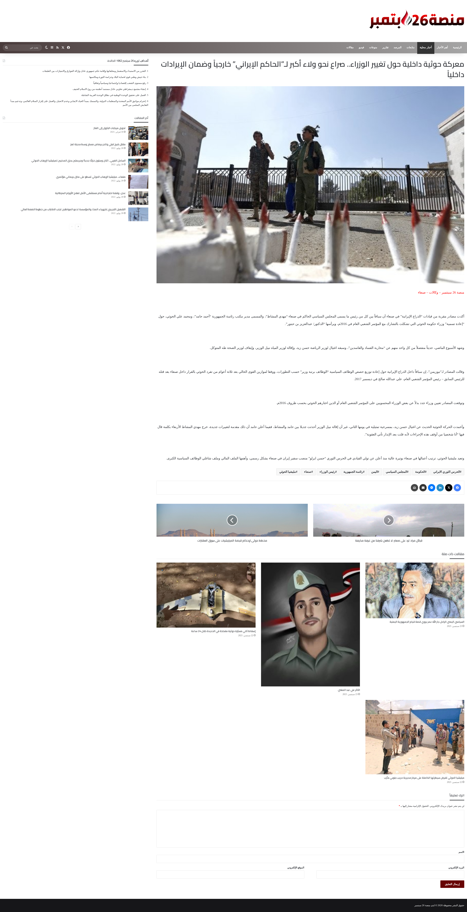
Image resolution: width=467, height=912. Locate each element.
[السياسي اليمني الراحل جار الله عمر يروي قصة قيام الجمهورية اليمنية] (414, 590)
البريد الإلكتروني (456, 867)
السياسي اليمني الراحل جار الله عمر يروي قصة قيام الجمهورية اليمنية (427, 621)
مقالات (350, 47)
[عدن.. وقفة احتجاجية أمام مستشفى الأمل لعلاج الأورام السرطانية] (138, 198)
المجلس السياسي (396, 471)
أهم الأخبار (442, 47)
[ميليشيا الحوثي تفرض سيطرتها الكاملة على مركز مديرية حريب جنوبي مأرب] (414, 737)
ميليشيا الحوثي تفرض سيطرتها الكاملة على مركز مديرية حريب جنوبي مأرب (424, 777)
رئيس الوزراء (327, 471)
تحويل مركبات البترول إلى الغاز (110, 128)
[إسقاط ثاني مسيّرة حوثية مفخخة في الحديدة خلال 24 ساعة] (206, 595)
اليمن (374, 471)
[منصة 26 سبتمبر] (416, 21)
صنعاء (307, 471)
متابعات (411, 47)
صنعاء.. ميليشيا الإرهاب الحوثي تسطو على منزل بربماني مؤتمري (91, 176)
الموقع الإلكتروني (295, 867)
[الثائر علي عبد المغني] (310, 624)
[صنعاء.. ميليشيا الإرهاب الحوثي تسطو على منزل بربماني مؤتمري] (138, 182)
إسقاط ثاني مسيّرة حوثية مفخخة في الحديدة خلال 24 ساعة (223, 631)
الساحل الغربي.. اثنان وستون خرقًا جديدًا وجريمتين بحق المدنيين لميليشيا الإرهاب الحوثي (78, 160)
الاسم (461, 852)
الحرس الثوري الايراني (446, 471)
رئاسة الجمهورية (353, 471)
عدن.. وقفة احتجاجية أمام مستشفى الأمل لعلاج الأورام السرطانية (90, 193)
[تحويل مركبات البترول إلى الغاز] (138, 133)
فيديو (361, 47)
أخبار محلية (426, 47)
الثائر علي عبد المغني (349, 690)
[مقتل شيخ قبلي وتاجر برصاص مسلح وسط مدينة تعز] (138, 149)
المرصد (398, 47)
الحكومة (420, 471)
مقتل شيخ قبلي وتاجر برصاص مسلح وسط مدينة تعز (98, 144)
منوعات (373, 47)
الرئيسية (457, 47)
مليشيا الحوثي (287, 471)
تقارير (385, 47)
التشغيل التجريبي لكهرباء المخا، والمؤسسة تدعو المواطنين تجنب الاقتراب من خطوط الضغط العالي (73, 209)
